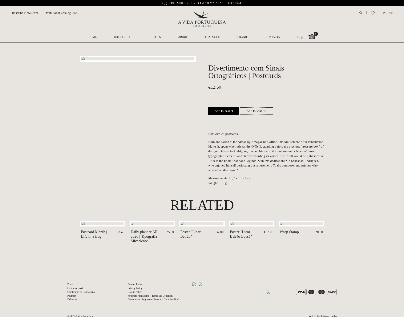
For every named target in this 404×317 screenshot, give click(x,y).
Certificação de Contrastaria (81, 291)
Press (70, 284)
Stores (156, 37)
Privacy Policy (135, 288)
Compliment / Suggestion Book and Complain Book (154, 299)
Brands (242, 37)
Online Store (123, 37)
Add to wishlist (256, 111)
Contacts (273, 37)
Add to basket (224, 111)
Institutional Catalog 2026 (61, 13)
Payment (71, 295)
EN (391, 13)
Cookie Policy (135, 291)
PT (385, 13)
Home (93, 37)
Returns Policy (135, 284)
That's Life (212, 37)
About (182, 37)
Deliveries (72, 299)
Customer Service (76, 288)
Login (300, 37)
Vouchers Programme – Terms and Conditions (151, 295)
